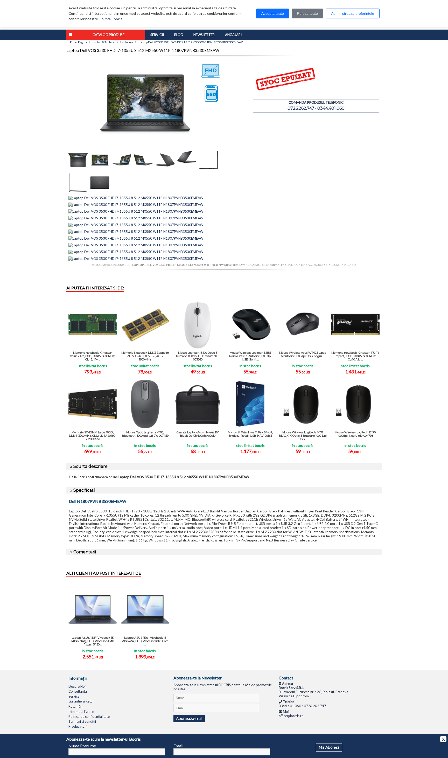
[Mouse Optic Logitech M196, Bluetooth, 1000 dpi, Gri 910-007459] (145, 404)
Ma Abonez (329, 747)
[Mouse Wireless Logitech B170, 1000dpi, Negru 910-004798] (355, 404)
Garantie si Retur (81, 701)
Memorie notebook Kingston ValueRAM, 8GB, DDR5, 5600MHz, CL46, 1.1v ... (92, 356)
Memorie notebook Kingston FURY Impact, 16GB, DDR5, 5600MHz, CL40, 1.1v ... (355, 356)
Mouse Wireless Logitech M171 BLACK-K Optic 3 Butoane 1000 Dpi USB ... (303, 435)
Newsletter (204, 35)
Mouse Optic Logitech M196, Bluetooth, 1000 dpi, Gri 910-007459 (145, 433)
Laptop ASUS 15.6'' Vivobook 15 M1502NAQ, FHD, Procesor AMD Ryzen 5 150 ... (92, 641)
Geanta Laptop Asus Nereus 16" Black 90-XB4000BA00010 (198, 433)
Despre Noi (77, 686)
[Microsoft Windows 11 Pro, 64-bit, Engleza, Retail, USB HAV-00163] (250, 404)
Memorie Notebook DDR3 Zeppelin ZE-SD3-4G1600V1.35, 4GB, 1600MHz (145, 356)
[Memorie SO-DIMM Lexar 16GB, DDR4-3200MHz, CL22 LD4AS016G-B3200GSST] (92, 404)
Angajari (233, 35)
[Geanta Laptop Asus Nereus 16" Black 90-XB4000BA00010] (197, 404)
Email (178, 745)
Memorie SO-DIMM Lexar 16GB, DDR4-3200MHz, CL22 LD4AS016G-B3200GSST (92, 435)
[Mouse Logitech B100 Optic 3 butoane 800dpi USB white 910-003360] (197, 324)
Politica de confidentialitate (89, 716)
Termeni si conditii (82, 721)
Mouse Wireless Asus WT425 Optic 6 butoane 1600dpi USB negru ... (302, 354)
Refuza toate (307, 13)
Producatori (77, 726)
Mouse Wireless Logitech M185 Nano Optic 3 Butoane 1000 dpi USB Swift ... (250, 356)
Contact (286, 677)
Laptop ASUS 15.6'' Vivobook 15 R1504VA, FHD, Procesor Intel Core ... (145, 641)
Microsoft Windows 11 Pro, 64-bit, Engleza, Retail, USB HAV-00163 (250, 433)
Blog (178, 35)
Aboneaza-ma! (189, 718)
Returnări (75, 706)
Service (73, 696)
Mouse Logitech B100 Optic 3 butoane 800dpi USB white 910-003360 (197, 356)
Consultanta (77, 691)
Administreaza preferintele (352, 13)
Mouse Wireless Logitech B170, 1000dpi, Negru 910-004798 (355, 433)
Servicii (157, 35)
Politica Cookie (111, 19)
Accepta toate (272, 13)
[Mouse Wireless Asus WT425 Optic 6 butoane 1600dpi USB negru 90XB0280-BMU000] (303, 324)
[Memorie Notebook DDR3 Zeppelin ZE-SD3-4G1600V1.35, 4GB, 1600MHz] (145, 324)
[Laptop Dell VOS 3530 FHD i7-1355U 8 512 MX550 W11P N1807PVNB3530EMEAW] (145, 149)
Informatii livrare (81, 712)
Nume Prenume (82, 745)
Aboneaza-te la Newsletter (197, 677)
